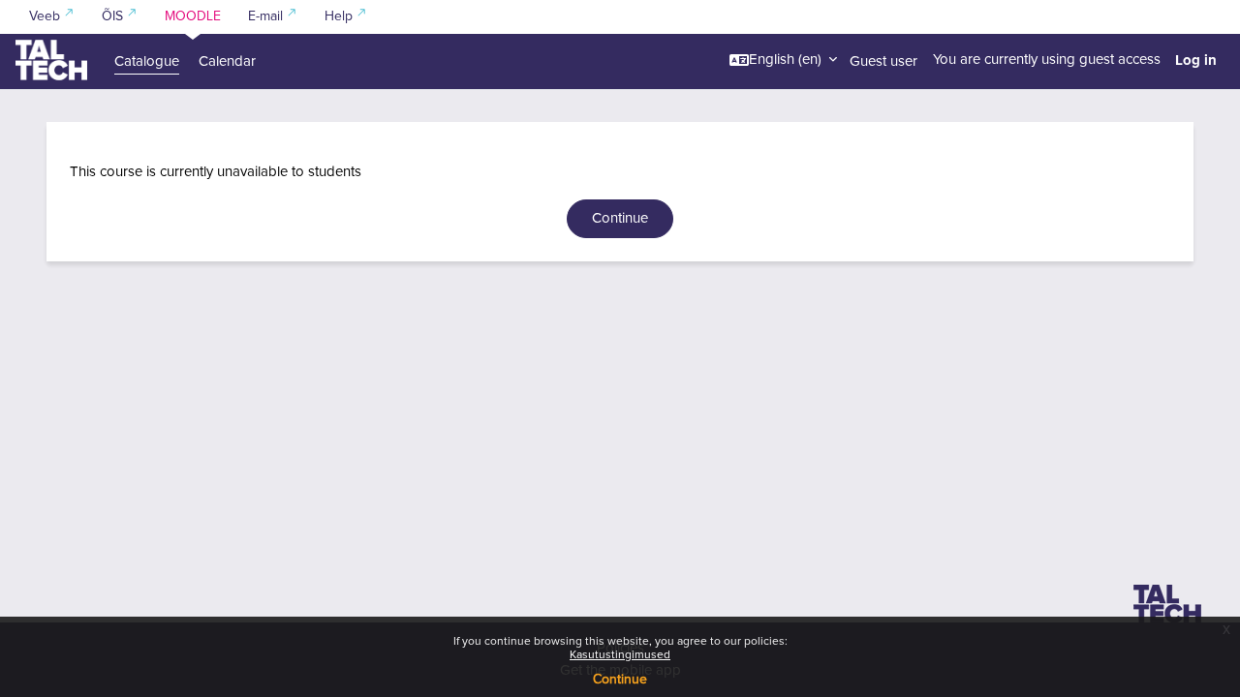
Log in (1196, 60)
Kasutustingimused (620, 655)
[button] (783, 60)
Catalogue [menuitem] (146, 61)
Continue (620, 679)
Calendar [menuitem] (227, 61)
